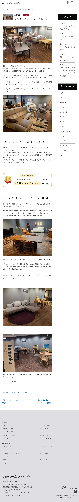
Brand (43, 463)
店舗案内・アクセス (8, 428)
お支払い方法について (47, 438)
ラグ (61, 93)
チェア (65, 155)
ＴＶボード (63, 112)
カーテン (63, 117)
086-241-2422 (10, 492)
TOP (4, 425)
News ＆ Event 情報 (8, 432)
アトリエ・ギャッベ (46, 446)
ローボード (44, 459)
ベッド (62, 126)
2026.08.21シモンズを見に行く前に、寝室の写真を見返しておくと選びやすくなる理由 (67, 70)
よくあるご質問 (45, 425)
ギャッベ (63, 122)
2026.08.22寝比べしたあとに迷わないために (67, 57)
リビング (63, 136)
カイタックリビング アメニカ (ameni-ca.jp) (19, 392)
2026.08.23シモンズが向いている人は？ (67, 46)
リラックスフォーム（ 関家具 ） (12, 453)
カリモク (63, 107)
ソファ (65, 141)
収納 (61, 97)
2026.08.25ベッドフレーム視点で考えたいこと (67, 26)
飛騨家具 (5, 459)
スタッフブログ (13, 9)
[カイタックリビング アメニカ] (10, 2)
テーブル (66, 150)
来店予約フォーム (46, 435)
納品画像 (63, 102)
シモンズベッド (7, 446)
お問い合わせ (6, 438)
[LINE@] (74, 492)
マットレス (66, 131)
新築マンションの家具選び (9, 435)
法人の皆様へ (44, 428)
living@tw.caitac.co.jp (14, 495)
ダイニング (63, 146)
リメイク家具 (44, 453)
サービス (43, 432)
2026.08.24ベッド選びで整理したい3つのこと (67, 36)
